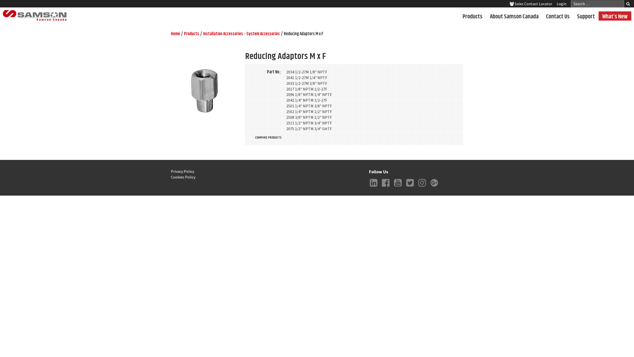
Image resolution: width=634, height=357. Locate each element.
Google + (434, 186)
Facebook (385, 186)
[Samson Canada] (34, 15)
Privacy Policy (182, 171)
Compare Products (268, 137)
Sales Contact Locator (533, 3)
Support (586, 16)
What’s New (615, 16)
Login (561, 3)
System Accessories (263, 33)
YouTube (397, 186)
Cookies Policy (183, 177)
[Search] (628, 4)
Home (175, 33)
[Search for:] (597, 3)
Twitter (409, 186)
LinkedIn (373, 186)
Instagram (422, 186)
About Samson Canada (514, 16)
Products (472, 16)
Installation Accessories (223, 33)
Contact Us (558, 16)
